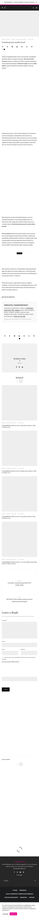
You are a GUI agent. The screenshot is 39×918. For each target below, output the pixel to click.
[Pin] (12, 46)
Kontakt (32, 897)
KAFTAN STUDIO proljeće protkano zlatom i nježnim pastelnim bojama (19, 599)
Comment (4, 620)
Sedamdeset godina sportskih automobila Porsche (17, 793)
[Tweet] (7, 46)
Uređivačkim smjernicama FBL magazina (18, 309)
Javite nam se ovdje (19, 316)
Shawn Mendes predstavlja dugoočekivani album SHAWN (22, 825)
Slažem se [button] (13, 914)
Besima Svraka (6, 39)
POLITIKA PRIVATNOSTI (11, 897)
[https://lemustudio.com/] (17, 752)
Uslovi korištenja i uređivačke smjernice (19, 894)
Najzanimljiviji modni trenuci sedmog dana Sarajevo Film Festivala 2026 (19, 471)
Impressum (22, 890)
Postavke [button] (5, 914)
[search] (35, 881)
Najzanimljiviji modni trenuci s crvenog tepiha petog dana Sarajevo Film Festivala (19, 562)
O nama (15, 890)
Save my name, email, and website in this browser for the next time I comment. (19, 658)
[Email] (22, 46)
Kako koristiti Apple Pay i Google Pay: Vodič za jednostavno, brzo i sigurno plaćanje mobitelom (23, 799)
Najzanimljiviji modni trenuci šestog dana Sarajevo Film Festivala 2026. (18, 517)
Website (23, 649)
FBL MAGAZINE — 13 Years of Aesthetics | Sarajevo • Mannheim (19, 2)
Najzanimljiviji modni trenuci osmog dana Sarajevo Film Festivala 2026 (18, 426)
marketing (23, 897)
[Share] (2, 46)
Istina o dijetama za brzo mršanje (20, 834)
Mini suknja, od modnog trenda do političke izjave (23, 260)
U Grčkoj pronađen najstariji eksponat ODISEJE (21, 817)
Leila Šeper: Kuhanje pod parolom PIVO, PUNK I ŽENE (19, 583)
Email (3, 649)
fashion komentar (21, 39)
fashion (13, 39)
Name (3, 641)
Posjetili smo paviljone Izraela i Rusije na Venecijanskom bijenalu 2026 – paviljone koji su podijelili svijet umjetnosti (23, 808)
